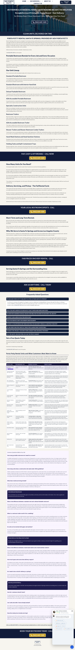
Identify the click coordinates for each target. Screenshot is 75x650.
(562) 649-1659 (11, 52)
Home (24, 1)
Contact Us (38, 3)
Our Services (34, 1)
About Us (47, 1)
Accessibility (39, 645)
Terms (34, 645)
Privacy (37, 645)
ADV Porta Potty (38, 644)
